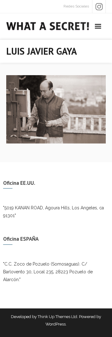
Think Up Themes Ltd (57, 316)
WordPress (55, 324)
